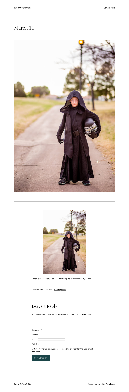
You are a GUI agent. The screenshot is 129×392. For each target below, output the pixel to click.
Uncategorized (60, 290)
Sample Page (109, 8)
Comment (37, 330)
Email (35, 339)
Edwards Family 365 (22, 8)
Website (35, 344)
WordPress (110, 384)
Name (35, 335)
